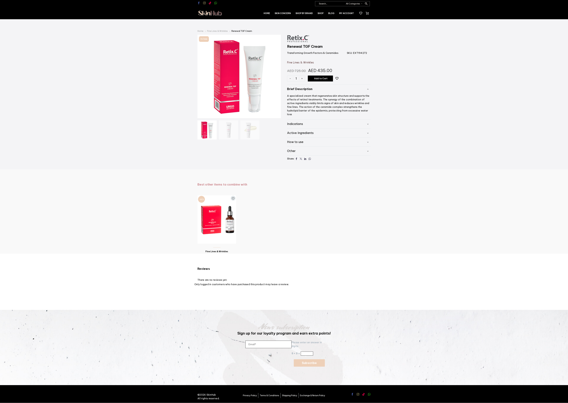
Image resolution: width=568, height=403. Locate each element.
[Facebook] (296, 159)
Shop (320, 13)
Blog (331, 13)
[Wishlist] (361, 13)
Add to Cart (321, 78)
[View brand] (298, 38)
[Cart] (367, 13)
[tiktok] (210, 3)
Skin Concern (283, 13)
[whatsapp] (215, 3)
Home (267, 13)
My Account (346, 13)
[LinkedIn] (305, 159)
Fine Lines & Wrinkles (217, 31)
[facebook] (198, 3)
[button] (366, 3)
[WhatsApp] (310, 159)
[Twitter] (301, 159)
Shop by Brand (304, 13)
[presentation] (201, 76)
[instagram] (204, 3)
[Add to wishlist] (337, 78)
